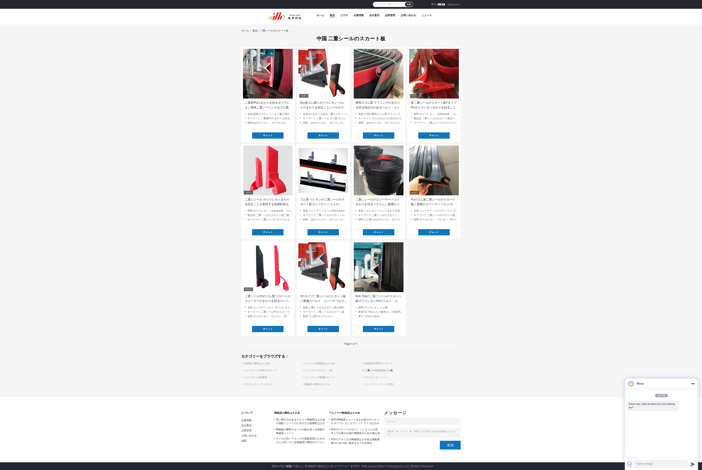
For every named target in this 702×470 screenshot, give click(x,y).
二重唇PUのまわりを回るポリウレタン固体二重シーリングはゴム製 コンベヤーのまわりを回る (267, 105)
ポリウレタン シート (376, 377)
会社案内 (374, 15)
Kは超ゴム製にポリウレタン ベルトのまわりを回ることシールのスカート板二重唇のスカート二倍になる (322, 105)
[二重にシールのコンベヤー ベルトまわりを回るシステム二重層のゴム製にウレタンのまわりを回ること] (378, 170)
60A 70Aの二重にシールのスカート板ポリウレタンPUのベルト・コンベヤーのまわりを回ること (379, 298)
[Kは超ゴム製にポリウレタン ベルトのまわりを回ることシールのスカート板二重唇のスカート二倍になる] (323, 74)
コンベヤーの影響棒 (255, 377)
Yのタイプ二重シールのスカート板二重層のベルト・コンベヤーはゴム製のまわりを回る (323, 298)
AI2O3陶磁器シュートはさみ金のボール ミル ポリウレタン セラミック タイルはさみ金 (355, 422)
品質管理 (390, 15)
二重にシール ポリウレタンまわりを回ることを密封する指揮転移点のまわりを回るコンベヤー (267, 202)
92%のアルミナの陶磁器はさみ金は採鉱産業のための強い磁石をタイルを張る (355, 441)
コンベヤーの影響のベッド (319, 377)
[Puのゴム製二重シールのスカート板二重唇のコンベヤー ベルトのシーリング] (434, 170)
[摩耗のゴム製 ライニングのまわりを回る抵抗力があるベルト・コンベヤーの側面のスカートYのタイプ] (378, 74)
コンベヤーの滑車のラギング (260, 370)
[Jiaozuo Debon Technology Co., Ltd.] (285, 16)
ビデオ (344, 15)
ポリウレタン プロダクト (258, 384)
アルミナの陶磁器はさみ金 (319, 363)
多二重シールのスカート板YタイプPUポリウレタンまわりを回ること (433, 105)
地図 (243, 440)
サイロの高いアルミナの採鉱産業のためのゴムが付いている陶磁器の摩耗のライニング (300, 441)
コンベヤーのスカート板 (318, 370)
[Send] (693, 464)
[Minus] (693, 383)
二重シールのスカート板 (379, 370)
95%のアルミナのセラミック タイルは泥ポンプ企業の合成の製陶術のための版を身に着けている (355, 432)
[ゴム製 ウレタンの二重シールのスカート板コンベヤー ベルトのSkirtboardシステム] (323, 170)
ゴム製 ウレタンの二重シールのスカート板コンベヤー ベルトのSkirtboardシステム (322, 202)
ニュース (427, 15)
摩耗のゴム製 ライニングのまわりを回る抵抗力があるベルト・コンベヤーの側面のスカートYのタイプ (378, 105)
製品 (332, 15)
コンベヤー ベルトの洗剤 (379, 384)
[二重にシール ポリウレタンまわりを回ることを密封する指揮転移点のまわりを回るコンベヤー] (268, 170)
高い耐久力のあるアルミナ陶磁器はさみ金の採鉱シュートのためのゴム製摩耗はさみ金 (300, 422)
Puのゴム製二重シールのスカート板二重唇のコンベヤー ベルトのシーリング (433, 202)
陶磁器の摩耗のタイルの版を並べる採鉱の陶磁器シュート (300, 431)
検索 (409, 4)
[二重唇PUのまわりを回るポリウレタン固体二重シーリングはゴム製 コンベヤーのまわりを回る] (268, 74)
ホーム (320, 15)
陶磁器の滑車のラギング (379, 363)
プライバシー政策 (281, 466)
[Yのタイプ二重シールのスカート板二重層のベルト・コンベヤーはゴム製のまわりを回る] (323, 267)
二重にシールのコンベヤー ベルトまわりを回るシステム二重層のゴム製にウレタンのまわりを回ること (378, 202)
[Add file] (629, 464)
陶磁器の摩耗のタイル (317, 384)
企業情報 (359, 15)
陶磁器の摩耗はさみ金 (257, 363)
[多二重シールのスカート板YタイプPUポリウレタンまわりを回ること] (434, 74)
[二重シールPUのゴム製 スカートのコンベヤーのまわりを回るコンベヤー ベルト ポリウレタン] (268, 267)
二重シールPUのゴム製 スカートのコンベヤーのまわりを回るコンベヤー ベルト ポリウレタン (267, 298)
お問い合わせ (408, 15)
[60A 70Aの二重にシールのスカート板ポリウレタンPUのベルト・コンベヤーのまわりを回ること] (378, 267)
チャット (436, 4)
